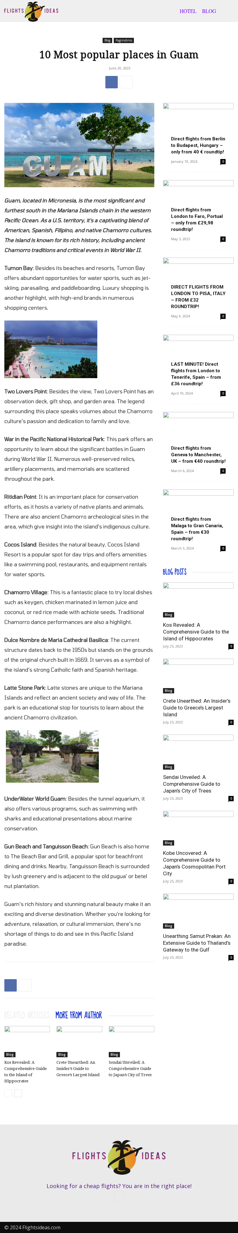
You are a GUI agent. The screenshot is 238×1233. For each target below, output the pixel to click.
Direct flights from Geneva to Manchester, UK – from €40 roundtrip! (198, 454)
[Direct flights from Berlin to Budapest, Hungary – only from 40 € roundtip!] (198, 128)
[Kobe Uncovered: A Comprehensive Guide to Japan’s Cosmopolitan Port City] (198, 828)
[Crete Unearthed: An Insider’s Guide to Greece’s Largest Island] (79, 1041)
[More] (126, 82)
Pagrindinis (124, 40)
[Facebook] (111, 82)
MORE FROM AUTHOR (79, 1016)
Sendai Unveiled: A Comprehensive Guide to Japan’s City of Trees (130, 1068)
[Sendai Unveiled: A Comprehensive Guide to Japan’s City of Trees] (131, 1041)
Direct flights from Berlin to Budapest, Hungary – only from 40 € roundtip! (198, 145)
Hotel (188, 11)
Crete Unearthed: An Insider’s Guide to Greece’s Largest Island (77, 1068)
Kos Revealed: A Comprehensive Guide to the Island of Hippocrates (196, 632)
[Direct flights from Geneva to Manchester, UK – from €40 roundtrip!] (198, 437)
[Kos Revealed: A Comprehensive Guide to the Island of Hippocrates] (27, 1041)
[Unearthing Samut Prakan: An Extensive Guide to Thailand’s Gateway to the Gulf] (198, 911)
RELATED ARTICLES (27, 1016)
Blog (209, 11)
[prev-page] (8, 1093)
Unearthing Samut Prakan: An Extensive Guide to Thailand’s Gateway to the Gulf (197, 943)
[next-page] (18, 1093)
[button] (226, 11)
